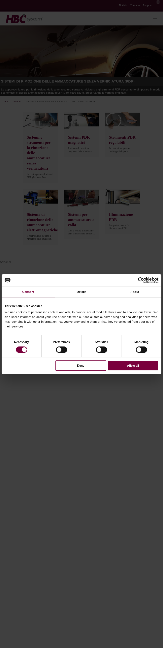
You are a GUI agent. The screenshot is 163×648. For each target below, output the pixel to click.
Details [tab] (81, 291)
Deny (80, 365)
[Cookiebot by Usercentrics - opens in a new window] (141, 280)
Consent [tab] (28, 291)
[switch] (61, 349)
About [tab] (134, 291)
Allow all (133, 365)
